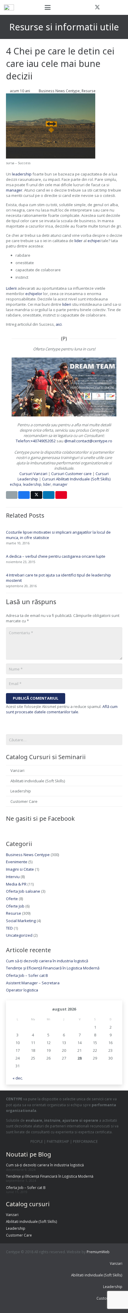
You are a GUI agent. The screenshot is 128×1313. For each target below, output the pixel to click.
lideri (66, 304)
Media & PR (16, 884)
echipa (15, 484)
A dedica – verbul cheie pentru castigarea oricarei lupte (55, 556)
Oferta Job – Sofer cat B (27, 975)
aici (59, 324)
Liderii (11, 288)
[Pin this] (61, 495)
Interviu (13, 876)
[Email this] (12, 495)
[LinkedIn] (118, 7)
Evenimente (16, 861)
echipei (94, 240)
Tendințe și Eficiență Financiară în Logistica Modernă (52, 968)
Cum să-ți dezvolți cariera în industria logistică (47, 960)
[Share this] (24, 495)
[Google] (108, 7)
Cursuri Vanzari (33, 473)
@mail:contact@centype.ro (88, 441)
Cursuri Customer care (72, 473)
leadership (22, 174)
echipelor (33, 293)
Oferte (12, 898)
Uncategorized (19, 935)
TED (9, 928)
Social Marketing (21, 920)
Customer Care (24, 801)
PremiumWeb (98, 1251)
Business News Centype (59, 90)
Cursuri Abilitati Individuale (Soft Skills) (76, 479)
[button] (47, 7)
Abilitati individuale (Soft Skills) (37, 781)
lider (78, 240)
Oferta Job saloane (23, 891)
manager (14, 190)
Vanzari (17, 770)
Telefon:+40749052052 (36, 441)
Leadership (20, 791)
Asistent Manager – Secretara (33, 982)
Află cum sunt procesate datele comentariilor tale (62, 709)
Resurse (89, 90)
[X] (97, 7)
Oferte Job (15, 906)
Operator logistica (22, 990)
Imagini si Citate (20, 869)
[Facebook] (86, 7)
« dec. (18, 1078)
